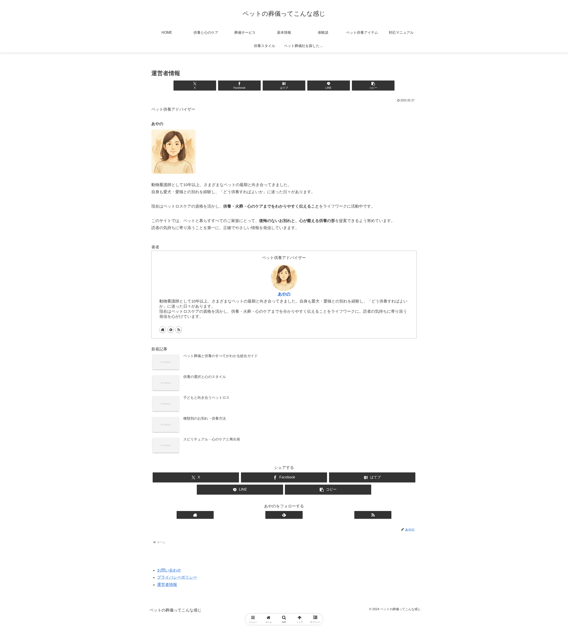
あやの (284, 293)
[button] (373, 85)
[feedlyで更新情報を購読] (170, 329)
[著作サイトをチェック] (162, 329)
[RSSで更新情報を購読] (178, 329)
